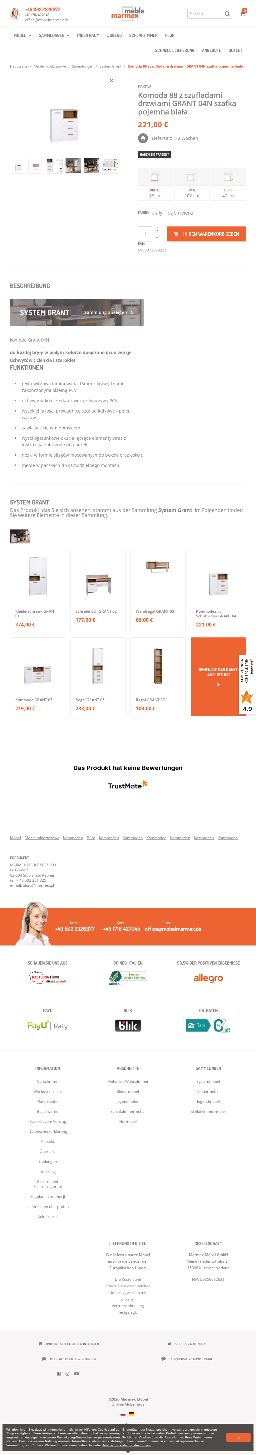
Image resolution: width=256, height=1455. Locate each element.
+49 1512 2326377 (42, 9)
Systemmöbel (208, 1081)
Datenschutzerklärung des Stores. (126, 1445)
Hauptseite (18, 66)
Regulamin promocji (47, 1196)
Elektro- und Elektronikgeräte (47, 1184)
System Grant (110, 66)
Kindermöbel (208, 1091)
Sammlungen (82, 66)
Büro (91, 837)
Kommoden (73, 837)
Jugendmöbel (208, 1101)
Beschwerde (47, 1111)
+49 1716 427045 (37, 15)
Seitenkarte (48, 1216)
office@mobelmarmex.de (47, 20)
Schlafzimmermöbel (208, 1111)
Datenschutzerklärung (47, 1131)
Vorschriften (47, 1081)
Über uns (48, 1151)
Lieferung (47, 1171)
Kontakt (47, 1141)
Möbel (15, 837)
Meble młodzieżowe (50, 66)
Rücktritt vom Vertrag (47, 1121)
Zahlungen (47, 1161)
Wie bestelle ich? (47, 1091)
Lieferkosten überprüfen (48, 1206)
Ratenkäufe (47, 1101)
